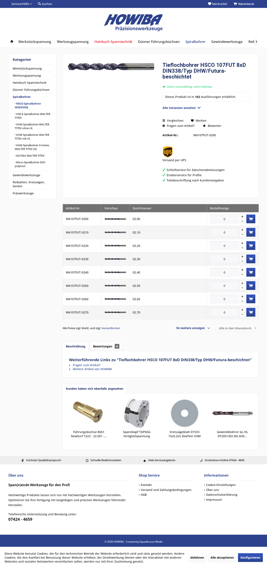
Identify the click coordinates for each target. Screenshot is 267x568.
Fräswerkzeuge (23, 193)
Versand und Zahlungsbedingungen (166, 490)
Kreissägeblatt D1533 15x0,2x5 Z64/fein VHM (184, 434)
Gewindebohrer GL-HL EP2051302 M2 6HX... (232, 434)
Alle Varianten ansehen (179, 108)
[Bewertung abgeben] (206, 82)
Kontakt (146, 485)
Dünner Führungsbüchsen (31, 90)
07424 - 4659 (20, 519)
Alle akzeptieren (222, 557)
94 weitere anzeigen (190, 328)
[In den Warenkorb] (250, 219)
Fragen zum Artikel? (180, 126)
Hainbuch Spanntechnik (30, 83)
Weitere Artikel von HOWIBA (92, 369)
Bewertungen (105, 346)
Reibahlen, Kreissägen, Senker (29, 184)
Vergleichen (175, 120)
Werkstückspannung (27, 68)
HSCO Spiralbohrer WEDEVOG (28, 105)
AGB (144, 495)
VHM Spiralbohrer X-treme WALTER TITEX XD (32, 147)
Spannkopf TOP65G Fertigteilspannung (136, 434)
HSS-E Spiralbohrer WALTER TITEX (32, 116)
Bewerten (214, 126)
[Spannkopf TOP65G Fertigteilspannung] (137, 413)
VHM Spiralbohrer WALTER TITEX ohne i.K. (32, 126)
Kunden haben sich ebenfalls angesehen (94, 389)
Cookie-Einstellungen (221, 485)
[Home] (11, 41)
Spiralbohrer (22, 97)
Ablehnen (197, 557)
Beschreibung (75, 346)
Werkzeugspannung (27, 75)
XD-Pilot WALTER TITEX (29, 155)
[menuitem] (244, 4)
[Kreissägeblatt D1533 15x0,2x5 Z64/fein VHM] (184, 413)
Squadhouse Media (151, 541)
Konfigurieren (250, 557)
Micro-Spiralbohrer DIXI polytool (30, 164)
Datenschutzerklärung (221, 495)
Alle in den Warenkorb (235, 328)
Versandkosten (110, 328)
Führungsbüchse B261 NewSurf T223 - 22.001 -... (89, 434)
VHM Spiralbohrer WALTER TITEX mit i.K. (32, 136)
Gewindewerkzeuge (26, 175)
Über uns (212, 490)
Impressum (214, 500)
